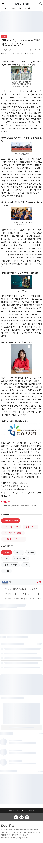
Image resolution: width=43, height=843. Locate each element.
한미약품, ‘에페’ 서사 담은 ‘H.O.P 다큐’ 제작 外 (27, 599)
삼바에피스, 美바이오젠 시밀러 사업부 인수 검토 (20, 506)
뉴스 (6, 8)
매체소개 (11, 810)
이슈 (20, 8)
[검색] (40, 3)
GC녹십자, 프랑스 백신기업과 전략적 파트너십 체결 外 (27, 589)
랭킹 (13, 8)
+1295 (38, 582)
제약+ (4, 36)
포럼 (36, 8)
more (9, 502)
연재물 (5, 582)
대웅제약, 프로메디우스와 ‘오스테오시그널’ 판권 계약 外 (27, 594)
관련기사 (4, 502)
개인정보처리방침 (21, 810)
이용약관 (31, 810)
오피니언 (28, 8)
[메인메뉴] (3, 3)
